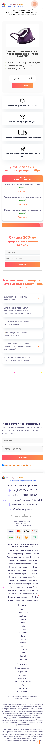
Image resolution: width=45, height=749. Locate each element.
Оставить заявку (23, 85)
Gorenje (23, 649)
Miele (23, 653)
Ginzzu (23, 623)
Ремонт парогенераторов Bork (23, 587)
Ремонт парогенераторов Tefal (23, 577)
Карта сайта (22, 692)
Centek (23, 656)
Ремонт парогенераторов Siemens (23, 574)
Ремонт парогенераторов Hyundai (23, 600)
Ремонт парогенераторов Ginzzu (23, 564)
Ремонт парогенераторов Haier (23, 567)
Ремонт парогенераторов (21, 10)
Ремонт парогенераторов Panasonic (23, 554)
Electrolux (23, 616)
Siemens (23, 633)
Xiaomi (23, 609)
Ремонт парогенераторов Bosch (23, 560)
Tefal (23, 636)
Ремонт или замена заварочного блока (22, 184)
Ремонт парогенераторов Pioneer (23, 570)
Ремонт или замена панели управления (22, 197)
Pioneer (23, 629)
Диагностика (22, 678)
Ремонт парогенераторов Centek (23, 597)
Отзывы (22, 675)
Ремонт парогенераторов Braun (23, 580)
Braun (23, 639)
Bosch (23, 619)
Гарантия (22, 671)
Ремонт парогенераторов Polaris (23, 584)
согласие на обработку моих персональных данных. (22, 465)
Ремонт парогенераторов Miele (23, 594)
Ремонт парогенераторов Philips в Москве (21, 12)
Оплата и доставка (22, 681)
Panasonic (23, 613)
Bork (23, 646)
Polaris (23, 643)
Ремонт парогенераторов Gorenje (23, 590)
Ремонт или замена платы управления (22, 210)
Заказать (22, 191)
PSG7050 (12, 15)
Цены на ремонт (22, 668)
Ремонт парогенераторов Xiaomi (23, 550)
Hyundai (23, 659)
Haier (23, 626)
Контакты (22, 688)
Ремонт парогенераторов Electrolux (23, 557)
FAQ (22, 685)
